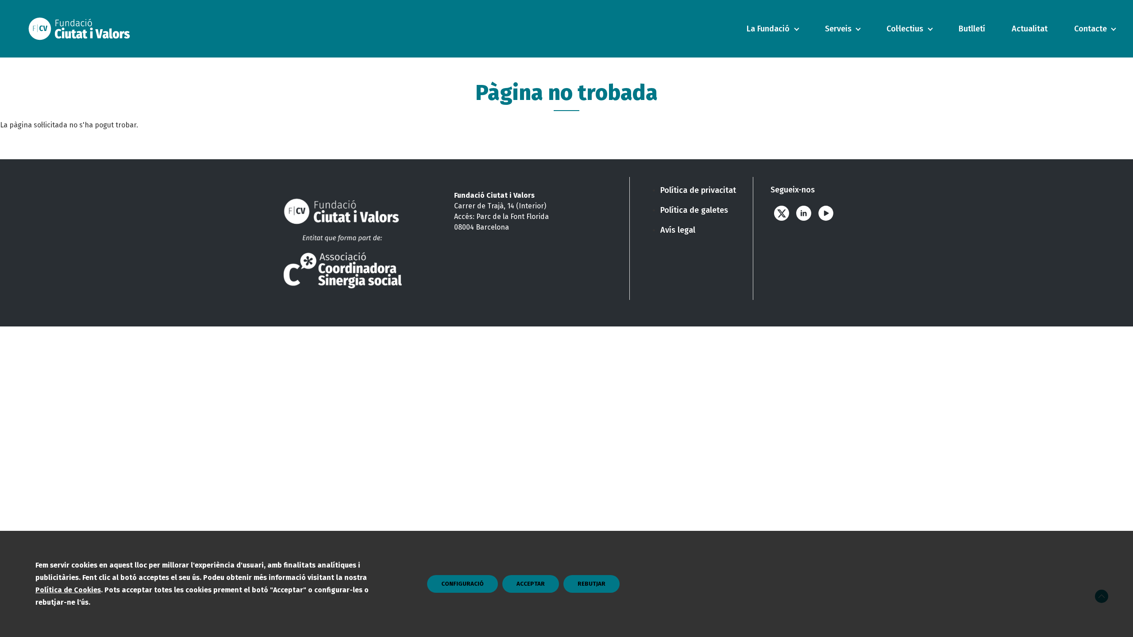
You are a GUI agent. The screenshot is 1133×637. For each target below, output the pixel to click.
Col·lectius (904, 29)
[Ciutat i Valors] (81, 28)
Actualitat (1030, 29)
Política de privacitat (698, 190)
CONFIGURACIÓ (462, 583)
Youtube (826, 213)
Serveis (838, 29)
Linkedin (804, 213)
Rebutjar (591, 583)
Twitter (781, 213)
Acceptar (530, 583)
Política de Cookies (68, 590)
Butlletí (972, 29)
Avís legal (677, 230)
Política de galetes (694, 210)
